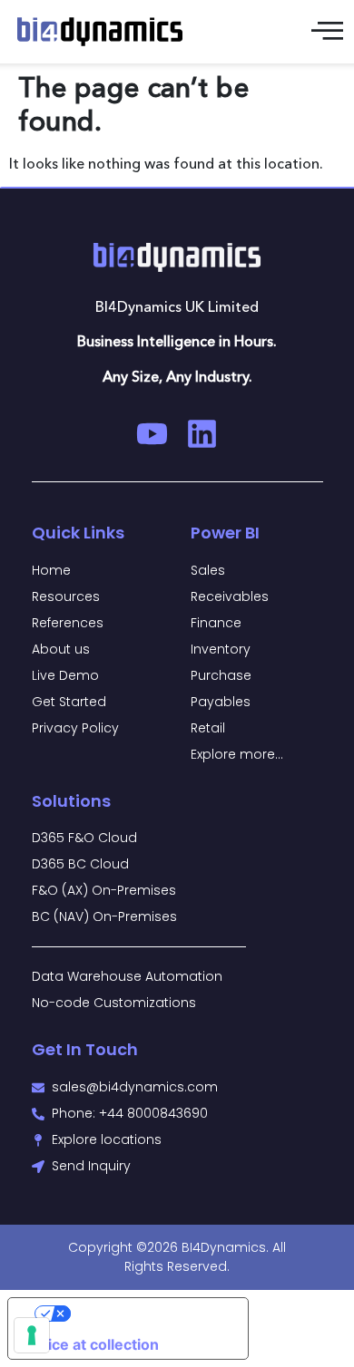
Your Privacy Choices (146, 1313)
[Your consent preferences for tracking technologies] (32, 1335)
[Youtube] (152, 434)
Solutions (71, 801)
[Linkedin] (202, 434)
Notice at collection (91, 1344)
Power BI (225, 532)
